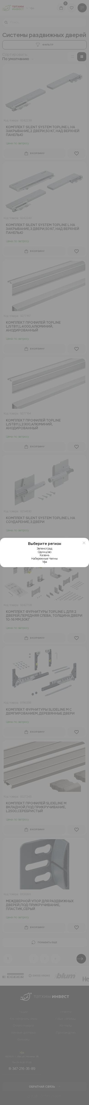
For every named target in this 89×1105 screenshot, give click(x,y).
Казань (44, 555)
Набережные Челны (44, 558)
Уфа (44, 561)
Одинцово (44, 552)
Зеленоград (44, 548)
